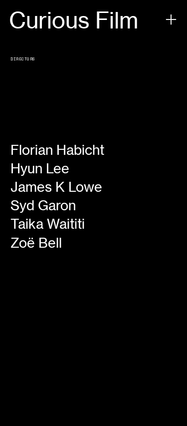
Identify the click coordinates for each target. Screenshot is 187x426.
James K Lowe (56, 187)
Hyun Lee (39, 168)
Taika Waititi (47, 224)
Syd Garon (43, 205)
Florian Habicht (57, 150)
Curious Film (73, 20)
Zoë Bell (36, 243)
